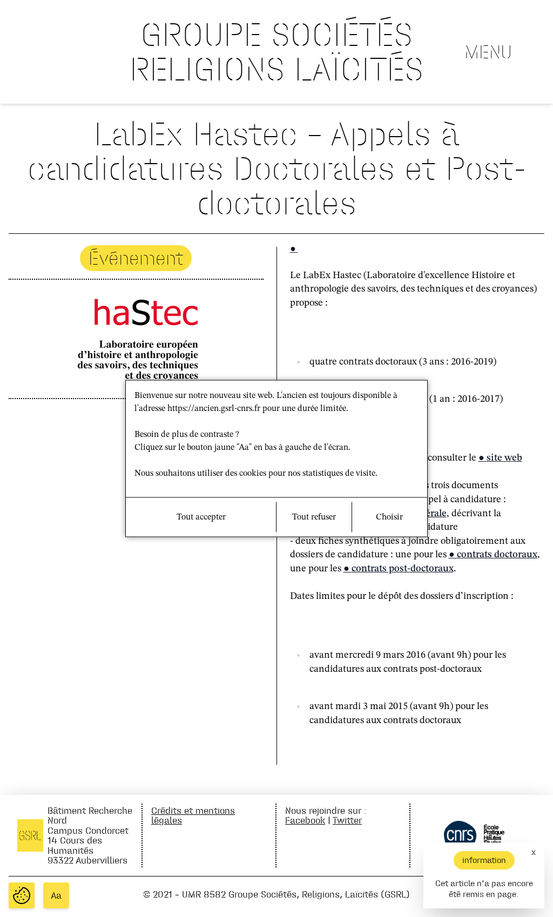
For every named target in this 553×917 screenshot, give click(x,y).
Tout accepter (201, 517)
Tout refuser (314, 517)
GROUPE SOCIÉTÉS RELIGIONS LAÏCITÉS (276, 51)
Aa (56, 895)
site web (504, 458)
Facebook (305, 820)
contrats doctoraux (497, 554)
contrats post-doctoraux (403, 569)
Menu (488, 52)
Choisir (389, 517)
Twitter (347, 820)
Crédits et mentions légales (193, 815)
